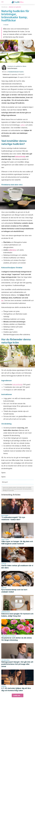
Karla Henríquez (12, 68)
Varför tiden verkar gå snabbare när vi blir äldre (17, 566)
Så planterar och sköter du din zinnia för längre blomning (16, 639)
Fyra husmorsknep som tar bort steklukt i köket (14, 591)
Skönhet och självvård (15, 7)
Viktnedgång (5, 660)
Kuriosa (3, 563)
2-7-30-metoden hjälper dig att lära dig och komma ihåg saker (16, 689)
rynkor (22, 125)
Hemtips (3, 587)
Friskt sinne (5, 539)
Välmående (4, 7)
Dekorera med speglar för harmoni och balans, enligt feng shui (17, 615)
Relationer (4, 515)
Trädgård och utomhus (8, 636)
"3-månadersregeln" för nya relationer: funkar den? (13, 518)
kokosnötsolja (20, 156)
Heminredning (5, 612)
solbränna (12, 250)
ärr (2, 300)
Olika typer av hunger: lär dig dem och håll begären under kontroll (17, 542)
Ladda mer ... (17, 695)
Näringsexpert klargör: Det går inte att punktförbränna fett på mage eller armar (17, 664)
